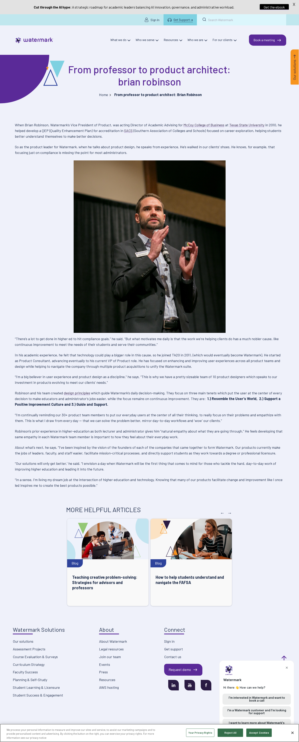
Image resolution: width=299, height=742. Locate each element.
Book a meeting (264, 40)
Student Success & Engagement (38, 695)
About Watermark (113, 641)
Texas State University (246, 125)
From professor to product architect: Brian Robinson (149, 75)
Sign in (169, 641)
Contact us (172, 656)
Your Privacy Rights (200, 732)
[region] (149, 733)
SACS (128, 130)
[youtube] (189, 685)
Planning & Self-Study (30, 679)
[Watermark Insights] (34, 40)
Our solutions (23, 641)
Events (104, 664)
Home (103, 94)
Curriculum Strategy (29, 664)
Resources (107, 679)
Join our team (110, 656)
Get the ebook (274, 7)
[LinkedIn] (173, 685)
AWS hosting (109, 687)
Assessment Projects (29, 649)
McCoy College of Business (203, 125)
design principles (77, 393)
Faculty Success (25, 672)
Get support (173, 649)
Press (103, 672)
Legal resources (111, 649)
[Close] (292, 732)
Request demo (180, 669)
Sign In (155, 20)
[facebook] (206, 685)
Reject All (230, 732)
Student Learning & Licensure (36, 687)
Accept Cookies (259, 732)
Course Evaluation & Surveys (35, 656)
